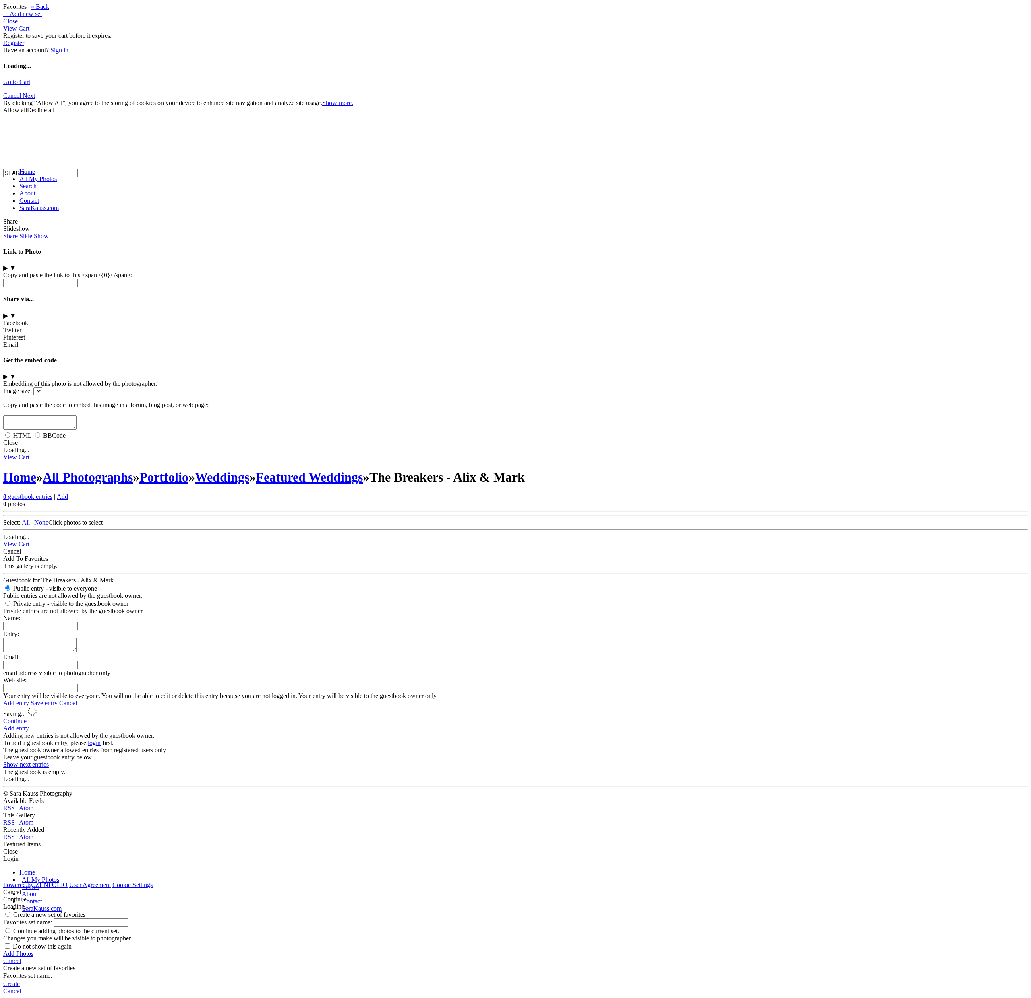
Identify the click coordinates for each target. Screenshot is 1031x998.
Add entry (17, 703)
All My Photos (38, 178)
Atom (26, 808)
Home (27, 171)
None (41, 522)
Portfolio (163, 477)
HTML (22, 435)
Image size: (17, 390)
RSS (10, 808)
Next (29, 95)
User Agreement (90, 884)
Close (10, 21)
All (26, 522)
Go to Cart (16, 81)
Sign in (59, 50)
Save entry (45, 703)
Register (13, 42)
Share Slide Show (26, 236)
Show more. (337, 102)
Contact (29, 200)
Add (62, 496)
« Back (40, 6)
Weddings (222, 477)
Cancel (68, 703)
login (94, 742)
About (27, 193)
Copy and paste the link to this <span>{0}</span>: (67, 275)
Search (28, 186)
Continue (15, 721)
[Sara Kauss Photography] (11, 99)
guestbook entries (27, 496)
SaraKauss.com (39, 207)
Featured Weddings (309, 477)
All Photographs (88, 477)
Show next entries (26, 764)
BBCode (54, 435)
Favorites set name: (28, 922)
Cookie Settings (132, 884)
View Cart (16, 28)
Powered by (35, 884)
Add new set (22, 13)
